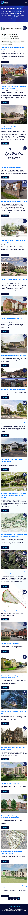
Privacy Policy (11, 906)
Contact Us (17, 906)
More (5, 62)
